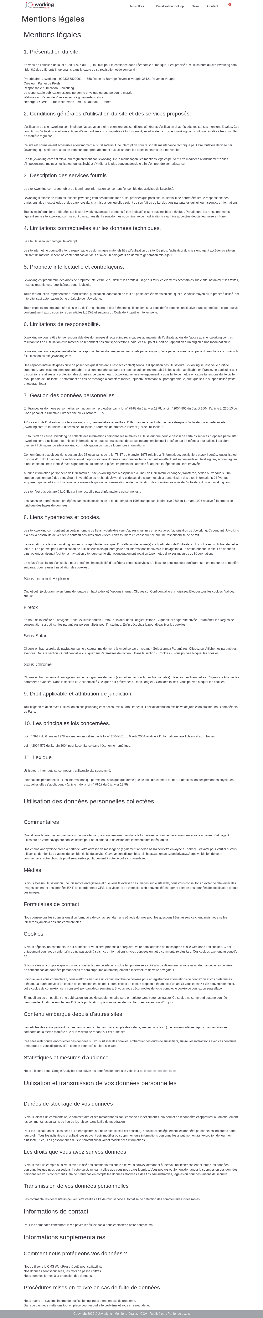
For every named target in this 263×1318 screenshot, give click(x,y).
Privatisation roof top (170, 6)
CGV (143, 1313)
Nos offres (137, 6)
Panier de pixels (178, 1313)
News (195, 6)
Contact (212, 6)
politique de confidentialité (158, 1070)
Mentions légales (126, 1313)
